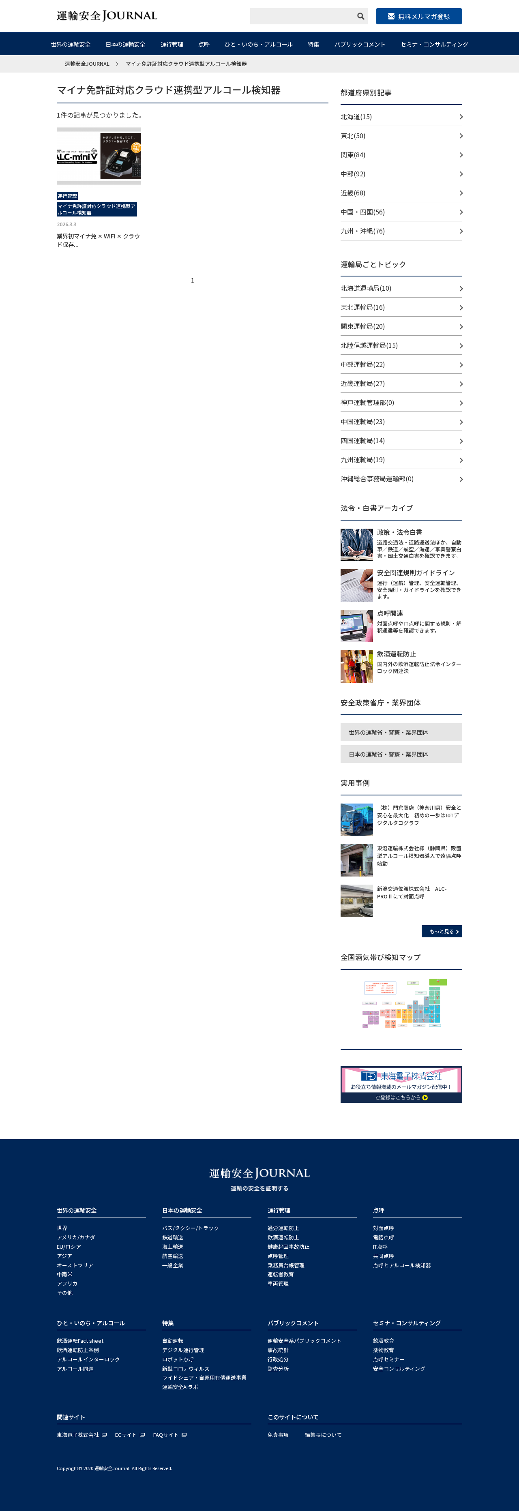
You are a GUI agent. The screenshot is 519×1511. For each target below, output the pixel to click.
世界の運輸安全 (70, 44)
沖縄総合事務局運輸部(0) (377, 478)
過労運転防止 (283, 1228)
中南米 (65, 1274)
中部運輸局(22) (363, 364)
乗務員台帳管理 (286, 1265)
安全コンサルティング (399, 1368)
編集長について (323, 1434)
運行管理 (172, 44)
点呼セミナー (389, 1359)
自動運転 (172, 1340)
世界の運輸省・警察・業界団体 (388, 732)
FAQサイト (166, 1434)
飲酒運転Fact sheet (80, 1340)
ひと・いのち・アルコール (259, 44)
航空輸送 (172, 1256)
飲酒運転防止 (283, 1237)
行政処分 (278, 1359)
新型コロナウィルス (186, 1368)
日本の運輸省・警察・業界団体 (388, 754)
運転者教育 (281, 1274)
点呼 (204, 44)
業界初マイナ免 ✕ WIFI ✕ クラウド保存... (98, 239)
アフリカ (67, 1283)
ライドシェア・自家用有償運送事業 (204, 1377)
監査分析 (278, 1368)
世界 (62, 1228)
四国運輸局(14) (363, 440)
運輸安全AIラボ (180, 1387)
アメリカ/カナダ (76, 1237)
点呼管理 (278, 1256)
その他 (65, 1293)
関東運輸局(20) (363, 326)
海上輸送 (172, 1246)
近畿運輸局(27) (363, 383)
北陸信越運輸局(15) (369, 345)
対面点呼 (383, 1228)
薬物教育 (383, 1350)
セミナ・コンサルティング (434, 44)
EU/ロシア (69, 1246)
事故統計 (278, 1350)
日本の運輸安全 (125, 44)
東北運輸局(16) (363, 307)
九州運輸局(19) (363, 459)
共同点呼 (383, 1256)
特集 (313, 44)
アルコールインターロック (88, 1359)
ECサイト (126, 1434)
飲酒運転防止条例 (78, 1350)
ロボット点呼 (178, 1359)
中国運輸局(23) (363, 421)
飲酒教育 (383, 1340)
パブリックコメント (360, 44)
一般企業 (172, 1265)
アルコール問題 (75, 1368)
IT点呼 (380, 1246)
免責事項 (278, 1434)
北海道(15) (356, 116)
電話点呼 (383, 1237)
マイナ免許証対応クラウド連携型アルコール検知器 (96, 209)
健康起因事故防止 (289, 1246)
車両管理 (278, 1283)
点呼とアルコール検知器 (402, 1265)
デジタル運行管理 (183, 1350)
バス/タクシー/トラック (190, 1228)
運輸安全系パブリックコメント (304, 1340)
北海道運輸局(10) (366, 288)
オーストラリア (75, 1265)
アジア (64, 1256)
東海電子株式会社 (78, 1434)
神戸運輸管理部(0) (368, 402)
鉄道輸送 (172, 1237)
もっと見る (442, 931)
